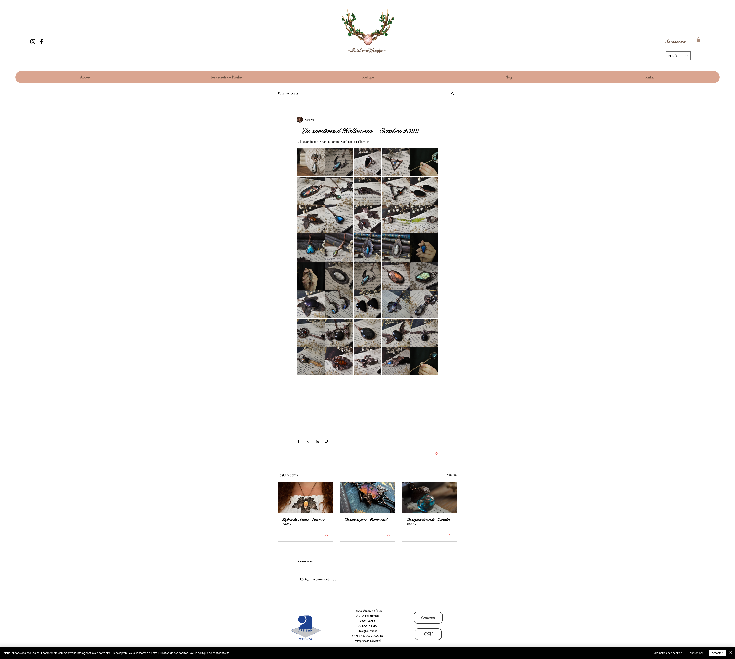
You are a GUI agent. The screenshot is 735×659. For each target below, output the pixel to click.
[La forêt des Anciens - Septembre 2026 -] (305, 497)
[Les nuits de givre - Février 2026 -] (367, 497)
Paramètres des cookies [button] (667, 653)
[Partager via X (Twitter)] (308, 441)
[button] (698, 39)
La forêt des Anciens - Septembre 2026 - (303, 521)
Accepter (717, 653)
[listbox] (678, 55)
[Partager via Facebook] (298, 441)
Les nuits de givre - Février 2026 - (367, 519)
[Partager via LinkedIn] (317, 441)
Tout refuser (695, 653)
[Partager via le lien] (326, 441)
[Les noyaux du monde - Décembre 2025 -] (429, 497)
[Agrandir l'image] (311, 162)
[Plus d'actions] (436, 119)
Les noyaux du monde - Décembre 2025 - (428, 521)
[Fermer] (730, 653)
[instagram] (32, 41)
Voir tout (452, 474)
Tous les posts (288, 93)
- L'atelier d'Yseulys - (366, 50)
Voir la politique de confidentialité (209, 653)
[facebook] (41, 41)
